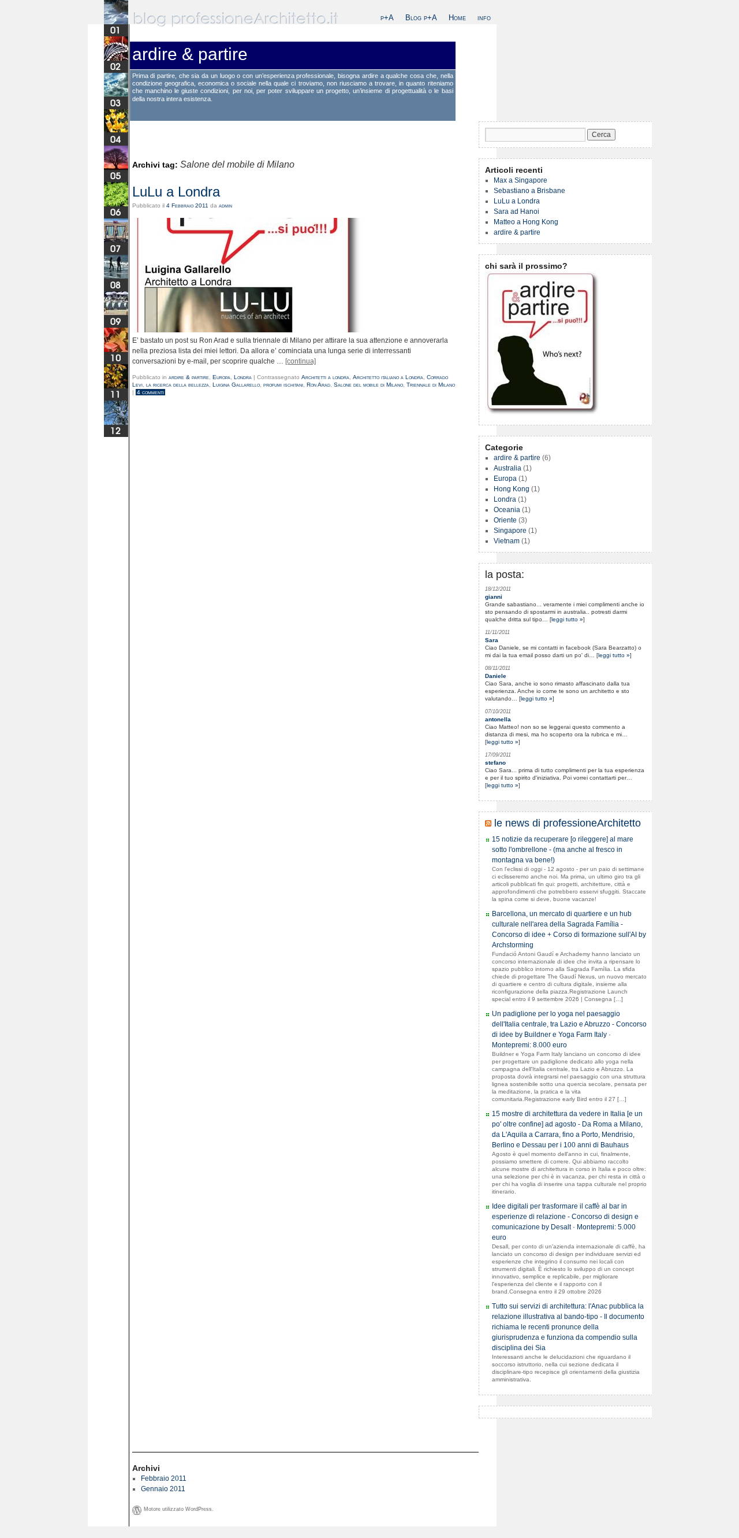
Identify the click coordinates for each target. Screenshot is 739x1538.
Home (457, 17)
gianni (493, 597)
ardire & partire (190, 54)
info (484, 17)
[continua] (300, 361)
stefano (495, 762)
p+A (387, 17)
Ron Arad (318, 384)
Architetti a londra (325, 377)
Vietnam (507, 541)
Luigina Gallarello (236, 384)
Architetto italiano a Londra (388, 377)
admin (225, 205)
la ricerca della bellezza (177, 384)
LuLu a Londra (176, 191)
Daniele (495, 676)
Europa (221, 377)
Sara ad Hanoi (516, 211)
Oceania (507, 510)
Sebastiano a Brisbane (529, 191)
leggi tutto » (567, 619)
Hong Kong (511, 489)
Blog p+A (421, 17)
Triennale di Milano (430, 384)
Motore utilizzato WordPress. (179, 1509)
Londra (243, 377)
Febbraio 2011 (163, 1478)
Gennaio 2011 (163, 1489)
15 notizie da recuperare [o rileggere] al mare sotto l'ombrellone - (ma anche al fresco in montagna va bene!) (562, 849)
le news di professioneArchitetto (567, 823)
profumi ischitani (283, 384)
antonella (498, 719)
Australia (507, 468)
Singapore (510, 531)
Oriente (505, 520)
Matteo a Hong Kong (526, 222)
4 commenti (150, 392)
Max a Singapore (520, 180)
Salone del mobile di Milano (368, 384)
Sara (491, 640)
